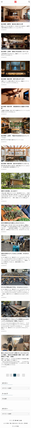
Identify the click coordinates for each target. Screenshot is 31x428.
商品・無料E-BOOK (14, 423)
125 (23, 375)
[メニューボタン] (2, 2)
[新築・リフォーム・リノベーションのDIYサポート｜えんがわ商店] (15, 2)
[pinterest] (15, 420)
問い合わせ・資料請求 (23, 423)
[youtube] (17, 420)
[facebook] (10, 420)
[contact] (21, 420)
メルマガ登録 (6, 423)
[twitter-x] (12, 420)
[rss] (19, 420)
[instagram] (13, 420)
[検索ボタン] (29, 2)
